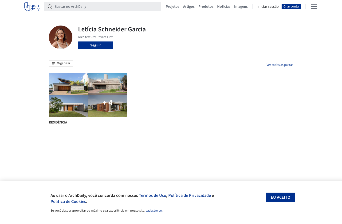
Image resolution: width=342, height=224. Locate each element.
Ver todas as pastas (280, 65)
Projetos (172, 6)
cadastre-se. (154, 210)
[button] (61, 63)
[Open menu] (314, 6)
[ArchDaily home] (31, 6)
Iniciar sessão (268, 6)
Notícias (223, 6)
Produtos (205, 6)
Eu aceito (280, 197)
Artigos (189, 6)
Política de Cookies (68, 201)
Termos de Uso (152, 195)
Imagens (241, 6)
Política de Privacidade (189, 195)
